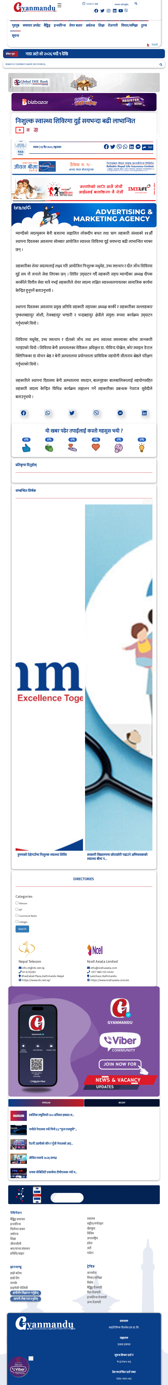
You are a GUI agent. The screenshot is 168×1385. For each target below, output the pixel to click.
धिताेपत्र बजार (17, 1229)
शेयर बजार (75, 25)
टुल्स (144, 25)
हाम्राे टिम (14, 1278)
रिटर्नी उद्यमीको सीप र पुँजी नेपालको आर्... (51, 1144)
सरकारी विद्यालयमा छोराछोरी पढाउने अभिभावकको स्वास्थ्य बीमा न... (117, 857)
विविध (90, 1233)
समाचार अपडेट (31, 25)
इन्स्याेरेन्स (15, 1224)
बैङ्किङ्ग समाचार (17, 1219)
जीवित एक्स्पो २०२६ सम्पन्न (43, 1158)
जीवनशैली (15, 1243)
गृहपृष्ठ (15, 25)
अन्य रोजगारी (94, 1302)
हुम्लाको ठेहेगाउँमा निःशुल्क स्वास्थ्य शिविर (42, 855)
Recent (122, 1102)
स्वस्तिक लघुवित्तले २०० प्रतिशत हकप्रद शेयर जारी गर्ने (63, 53)
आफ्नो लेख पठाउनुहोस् (26, 1298)
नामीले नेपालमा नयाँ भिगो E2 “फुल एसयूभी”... (53, 1129)
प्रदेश (89, 1243)
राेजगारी (113, 25)
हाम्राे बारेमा (16, 1273)
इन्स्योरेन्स (60, 25)
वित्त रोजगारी (94, 1292)
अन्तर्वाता (92, 1272)
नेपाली (154, 45)
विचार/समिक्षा (129, 25)
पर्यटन (90, 1253)
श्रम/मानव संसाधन (20, 1248)
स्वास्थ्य (91, 1218)
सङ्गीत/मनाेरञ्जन (95, 1223)
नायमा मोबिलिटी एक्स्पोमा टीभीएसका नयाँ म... (53, 1172)
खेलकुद (91, 1228)
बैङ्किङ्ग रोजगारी (94, 1287)
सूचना (15, 36)
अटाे (89, 1248)
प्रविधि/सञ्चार (17, 1253)
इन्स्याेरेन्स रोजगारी (97, 1297)
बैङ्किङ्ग (47, 25)
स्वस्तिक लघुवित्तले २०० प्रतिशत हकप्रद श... (51, 1115)
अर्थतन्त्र (90, 25)
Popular (46, 1102)
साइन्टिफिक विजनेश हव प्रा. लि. (124, 1327)
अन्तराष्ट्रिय (92, 1238)
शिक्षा (101, 25)
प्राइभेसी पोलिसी (19, 1288)
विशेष (90, 1282)
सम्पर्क (13, 1283)
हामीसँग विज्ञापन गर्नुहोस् (26, 1292)
